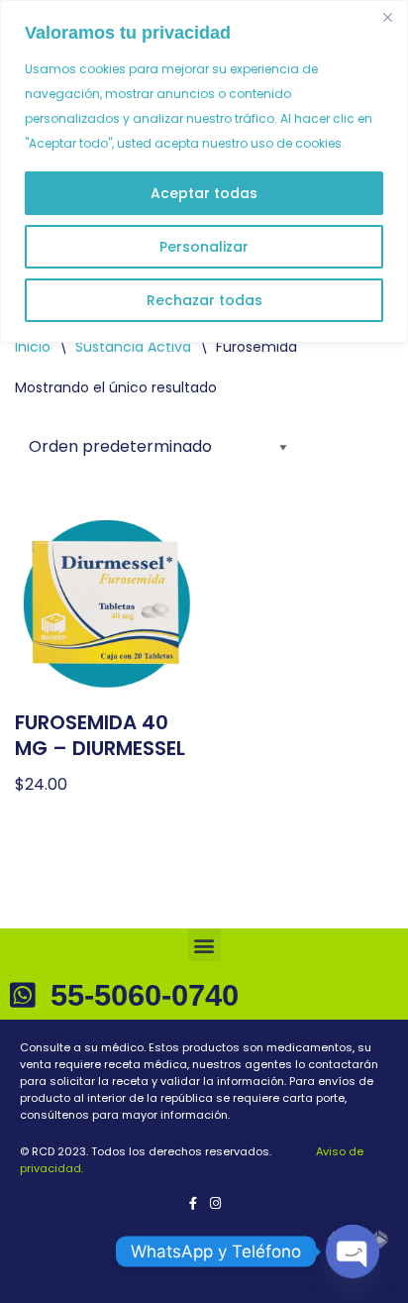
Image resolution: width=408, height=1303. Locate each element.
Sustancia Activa (133, 347)
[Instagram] (215, 1203)
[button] (204, 944)
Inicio (33, 347)
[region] (204, 171)
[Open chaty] (352, 1251)
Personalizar (204, 247)
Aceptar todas (204, 193)
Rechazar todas (204, 300)
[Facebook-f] (192, 1203)
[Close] (387, 17)
